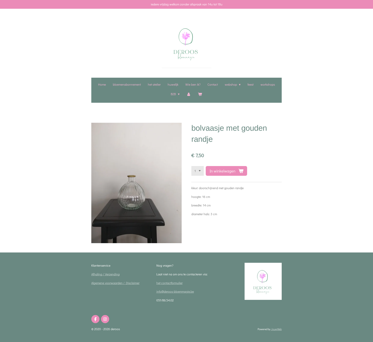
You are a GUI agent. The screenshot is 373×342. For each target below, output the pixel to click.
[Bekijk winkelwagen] (200, 94)
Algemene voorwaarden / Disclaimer (115, 283)
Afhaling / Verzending (105, 274)
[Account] (188, 94)
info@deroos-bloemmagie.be (175, 291)
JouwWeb (276, 329)
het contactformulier (169, 283)
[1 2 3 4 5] (197, 171)
